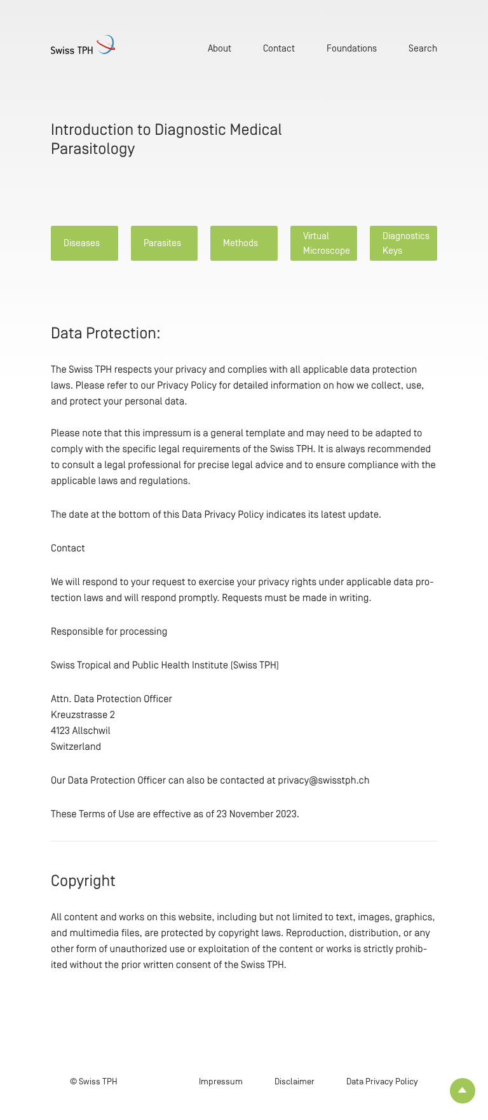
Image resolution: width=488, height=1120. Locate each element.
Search (423, 48)
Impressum (221, 1081)
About (219, 48)
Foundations (352, 48)
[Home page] (83, 44)
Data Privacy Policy (382, 1081)
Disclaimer (294, 1081)
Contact (279, 48)
